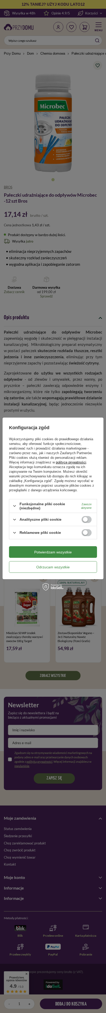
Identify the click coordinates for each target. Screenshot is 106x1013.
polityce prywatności (71, 462)
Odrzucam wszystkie (53, 567)
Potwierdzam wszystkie (53, 552)
